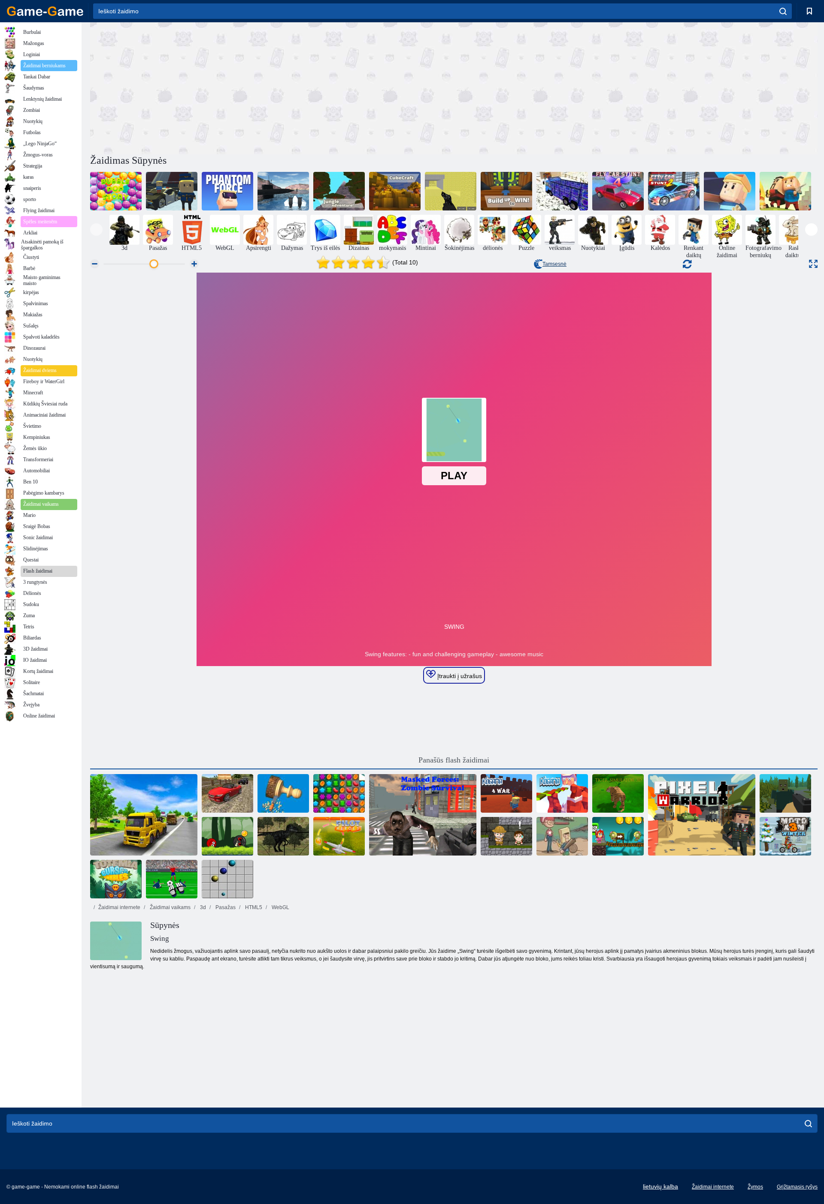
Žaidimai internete (119, 907)
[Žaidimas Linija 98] (227, 879)
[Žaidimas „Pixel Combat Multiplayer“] (450, 191)
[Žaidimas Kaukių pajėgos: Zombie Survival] (422, 815)
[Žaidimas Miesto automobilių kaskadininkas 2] (674, 191)
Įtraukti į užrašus (459, 676)
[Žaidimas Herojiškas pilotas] (339, 836)
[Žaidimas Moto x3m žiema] (785, 836)
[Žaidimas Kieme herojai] (562, 836)
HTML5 (253, 907)
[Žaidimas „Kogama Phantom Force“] (227, 191)
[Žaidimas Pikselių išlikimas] (785, 793)
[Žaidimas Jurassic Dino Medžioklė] (283, 836)
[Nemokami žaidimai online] (45, 11)
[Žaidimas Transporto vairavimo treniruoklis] (143, 815)
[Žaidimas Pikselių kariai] (701, 815)
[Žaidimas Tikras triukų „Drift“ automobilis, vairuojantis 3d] (227, 793)
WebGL (279, 907)
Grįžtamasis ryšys (797, 1187)
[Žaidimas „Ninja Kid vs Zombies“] (618, 836)
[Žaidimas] (171, 191)
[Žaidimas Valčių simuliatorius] (283, 191)
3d (202, 907)
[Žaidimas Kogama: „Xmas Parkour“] (562, 793)
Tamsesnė (554, 264)
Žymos (755, 1187)
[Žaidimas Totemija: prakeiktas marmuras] (116, 879)
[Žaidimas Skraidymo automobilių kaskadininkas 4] (618, 191)
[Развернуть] (813, 264)
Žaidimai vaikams (169, 907)
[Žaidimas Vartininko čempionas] (171, 879)
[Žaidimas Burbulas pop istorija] (116, 191)
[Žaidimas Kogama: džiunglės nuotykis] (339, 191)
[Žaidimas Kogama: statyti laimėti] (506, 191)
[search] (783, 11)
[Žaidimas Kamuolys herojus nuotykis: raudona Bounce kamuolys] (227, 836)
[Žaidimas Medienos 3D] (283, 793)
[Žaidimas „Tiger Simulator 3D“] (618, 793)
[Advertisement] (272, 87)
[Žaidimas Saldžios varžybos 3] (339, 793)
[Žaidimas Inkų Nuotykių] (506, 836)
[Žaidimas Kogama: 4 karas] (506, 793)
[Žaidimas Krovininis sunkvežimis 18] (562, 191)
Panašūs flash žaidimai (453, 760)
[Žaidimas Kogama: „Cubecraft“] (395, 191)
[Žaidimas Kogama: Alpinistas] (729, 191)
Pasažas (225, 907)
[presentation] (96, 229)
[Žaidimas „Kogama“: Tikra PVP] (785, 191)
